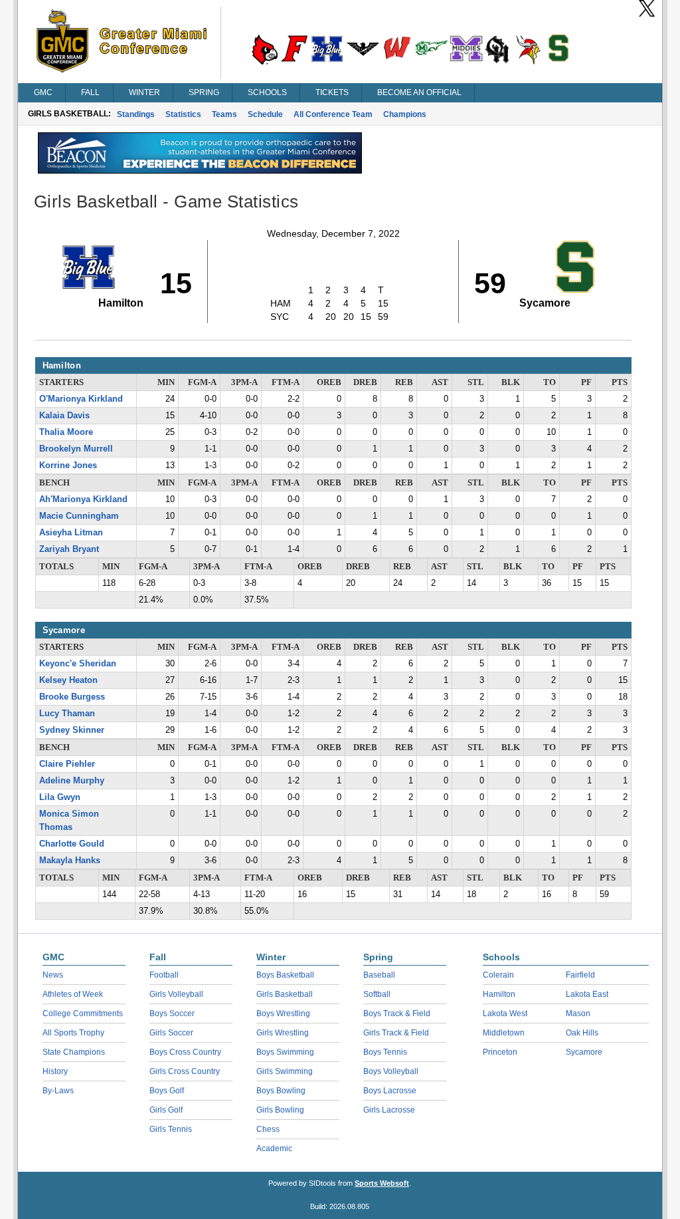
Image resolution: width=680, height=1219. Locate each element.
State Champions (73, 1052)
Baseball (379, 975)
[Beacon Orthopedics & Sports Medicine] (200, 170)
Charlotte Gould (71, 844)
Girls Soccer (171, 1032)
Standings (136, 114)
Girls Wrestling (282, 1032)
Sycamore (584, 1052)
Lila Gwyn (59, 797)
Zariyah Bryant (69, 549)
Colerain (498, 975)
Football (164, 975)
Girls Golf (166, 1110)
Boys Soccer (172, 1013)
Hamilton (499, 994)
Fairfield (580, 975)
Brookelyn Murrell (76, 449)
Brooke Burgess (72, 697)
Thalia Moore (66, 432)
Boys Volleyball (390, 1071)
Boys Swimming (285, 1052)
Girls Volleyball (176, 994)
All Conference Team (333, 114)
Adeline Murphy (71, 780)
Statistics (183, 114)
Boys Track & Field (396, 1013)
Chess (268, 1129)
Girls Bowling (280, 1110)
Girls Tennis (170, 1129)
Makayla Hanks (69, 860)
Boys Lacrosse (389, 1090)
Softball (376, 994)
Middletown (504, 1032)
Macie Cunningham (79, 516)
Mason (578, 1013)
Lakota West (505, 1013)
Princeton (500, 1052)
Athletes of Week (72, 994)
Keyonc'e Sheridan (77, 663)
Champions (404, 114)
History (55, 1071)
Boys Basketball (285, 975)
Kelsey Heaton (68, 680)
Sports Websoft (382, 1183)
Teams (224, 114)
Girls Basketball (284, 994)
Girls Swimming (284, 1071)
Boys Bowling (280, 1090)
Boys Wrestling (283, 1013)
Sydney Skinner (71, 730)
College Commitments (82, 1013)
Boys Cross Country (185, 1052)
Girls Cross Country (184, 1071)
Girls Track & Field (396, 1032)
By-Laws (58, 1090)
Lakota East (587, 994)
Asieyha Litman (71, 532)
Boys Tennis (385, 1052)
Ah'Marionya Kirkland (83, 499)
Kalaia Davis (64, 415)
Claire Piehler (67, 764)
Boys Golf (166, 1090)
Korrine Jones (68, 465)
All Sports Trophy (73, 1032)
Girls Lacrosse (389, 1110)
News (52, 975)
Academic (274, 1148)
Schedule (265, 114)
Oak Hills (582, 1032)
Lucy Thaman (67, 713)
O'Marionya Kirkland (81, 399)
